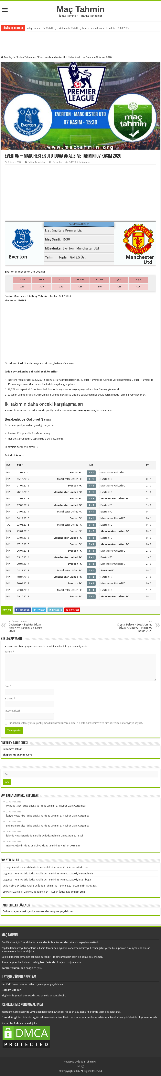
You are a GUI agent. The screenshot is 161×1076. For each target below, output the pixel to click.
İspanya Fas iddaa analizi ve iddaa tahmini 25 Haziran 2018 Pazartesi (41, 867)
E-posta (10, 698)
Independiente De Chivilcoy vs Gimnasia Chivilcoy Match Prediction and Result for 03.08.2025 (78, 28)
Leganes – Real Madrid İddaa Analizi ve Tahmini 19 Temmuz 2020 (39, 873)
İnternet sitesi (12, 710)
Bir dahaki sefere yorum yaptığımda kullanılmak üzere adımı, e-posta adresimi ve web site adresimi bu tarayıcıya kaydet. (76, 723)
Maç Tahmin (81, 9)
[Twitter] (78, 1066)
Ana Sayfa (9, 57)
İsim (8, 686)
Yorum (9, 651)
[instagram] (82, 1066)
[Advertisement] (80, 43)
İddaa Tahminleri (26, 57)
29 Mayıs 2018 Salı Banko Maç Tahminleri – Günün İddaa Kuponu (39, 891)
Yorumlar (57, 162)
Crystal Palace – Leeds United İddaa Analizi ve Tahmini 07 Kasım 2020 (134, 626)
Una (86, 867)
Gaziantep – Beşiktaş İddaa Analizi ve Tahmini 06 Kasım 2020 (25, 626)
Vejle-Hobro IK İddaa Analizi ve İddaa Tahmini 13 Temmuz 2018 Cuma (42, 885)
